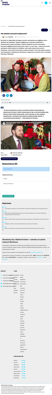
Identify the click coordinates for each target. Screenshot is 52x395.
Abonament (23, 284)
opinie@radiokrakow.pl (36, 252)
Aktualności (4, 26)
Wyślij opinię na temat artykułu (9, 158)
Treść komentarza (8, 183)
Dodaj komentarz (8, 196)
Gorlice (15, 292)
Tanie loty (22, 314)
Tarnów (15, 279)
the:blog (22, 334)
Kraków (15, 277)
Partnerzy (22, 288)
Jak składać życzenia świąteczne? (16, 26)
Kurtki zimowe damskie (22, 321)
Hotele (21, 316)
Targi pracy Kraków (22, 306)
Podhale (16, 290)
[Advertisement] (26, 16)
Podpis (5, 178)
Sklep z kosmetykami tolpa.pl (23, 349)
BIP (21, 286)
